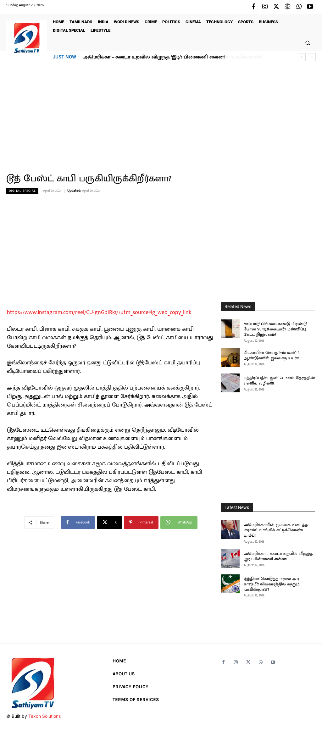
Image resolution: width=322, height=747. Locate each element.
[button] (308, 43)
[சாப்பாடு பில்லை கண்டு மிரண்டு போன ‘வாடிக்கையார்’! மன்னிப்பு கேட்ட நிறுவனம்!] (230, 328)
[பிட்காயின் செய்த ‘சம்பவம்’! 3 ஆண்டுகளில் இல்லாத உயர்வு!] (230, 357)
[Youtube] (310, 7)
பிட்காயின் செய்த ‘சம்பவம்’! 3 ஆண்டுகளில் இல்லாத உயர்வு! (273, 355)
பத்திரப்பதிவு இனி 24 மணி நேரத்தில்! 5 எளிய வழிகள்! (279, 380)
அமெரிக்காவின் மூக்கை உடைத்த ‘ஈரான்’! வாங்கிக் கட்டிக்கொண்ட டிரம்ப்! (276, 530)
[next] (312, 57)
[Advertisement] (161, 113)
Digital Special (22, 190)
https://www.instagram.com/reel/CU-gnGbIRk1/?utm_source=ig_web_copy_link (99, 312)
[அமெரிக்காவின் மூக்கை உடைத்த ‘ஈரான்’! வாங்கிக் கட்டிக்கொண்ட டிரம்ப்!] (230, 529)
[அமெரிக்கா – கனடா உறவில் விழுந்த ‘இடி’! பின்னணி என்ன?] (230, 558)
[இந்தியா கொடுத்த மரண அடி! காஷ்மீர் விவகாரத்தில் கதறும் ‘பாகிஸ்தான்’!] (230, 583)
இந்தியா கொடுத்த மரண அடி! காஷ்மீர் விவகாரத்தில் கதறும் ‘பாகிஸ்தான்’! (171, 57)
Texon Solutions (44, 716)
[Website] (287, 7)
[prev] (302, 57)
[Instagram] (264, 7)
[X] (276, 7)
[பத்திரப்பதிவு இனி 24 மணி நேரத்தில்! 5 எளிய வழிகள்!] (230, 383)
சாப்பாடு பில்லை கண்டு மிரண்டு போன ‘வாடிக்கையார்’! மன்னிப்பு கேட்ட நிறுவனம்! (275, 329)
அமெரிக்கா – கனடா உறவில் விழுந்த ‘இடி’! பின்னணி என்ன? (278, 556)
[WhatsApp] (298, 7)
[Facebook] (253, 7)
